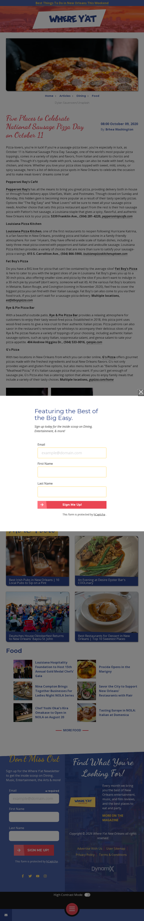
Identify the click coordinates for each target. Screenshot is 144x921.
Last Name (45, 483)
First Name (45, 463)
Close (141, 393)
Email (41, 444)
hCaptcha (99, 514)
